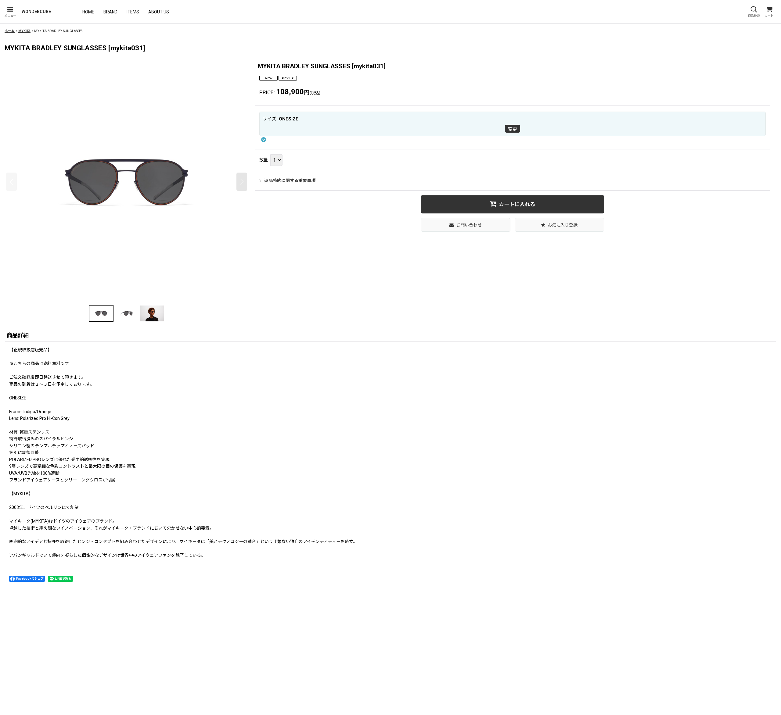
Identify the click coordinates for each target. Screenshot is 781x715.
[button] (10, 12)
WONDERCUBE (36, 11)
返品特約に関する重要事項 (289, 180)
